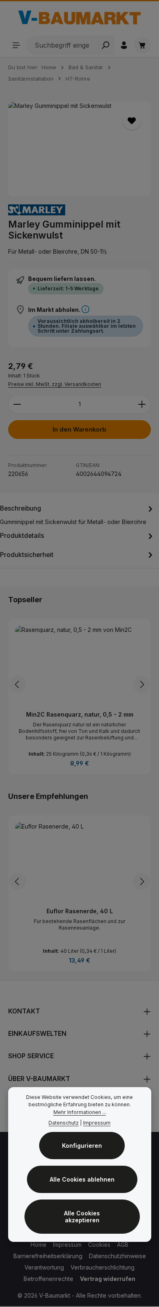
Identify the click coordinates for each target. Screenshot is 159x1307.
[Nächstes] (141, 684)
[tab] (77, 514)
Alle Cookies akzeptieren (82, 1217)
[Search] (105, 45)
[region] (79, 148)
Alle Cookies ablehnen (82, 1179)
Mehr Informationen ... (79, 1112)
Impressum (67, 1244)
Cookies (99, 1244)
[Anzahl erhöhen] (142, 404)
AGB (122, 1244)
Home (38, 1244)
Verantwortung (44, 1267)
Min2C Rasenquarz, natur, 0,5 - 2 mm (79, 714)
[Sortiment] (16, 45)
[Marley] (36, 209)
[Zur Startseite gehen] (79, 17)
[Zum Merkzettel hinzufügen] (132, 120)
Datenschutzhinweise (117, 1255)
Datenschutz (64, 1123)
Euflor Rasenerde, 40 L (79, 911)
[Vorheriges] (17, 684)
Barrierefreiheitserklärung (47, 1255)
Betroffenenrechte (48, 1278)
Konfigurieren (82, 1145)
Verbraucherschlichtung (103, 1267)
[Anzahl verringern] (17, 404)
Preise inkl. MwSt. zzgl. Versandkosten (54, 384)
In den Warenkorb (79, 429)
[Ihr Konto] (124, 45)
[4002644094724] (79, 148)
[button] (85, 309)
